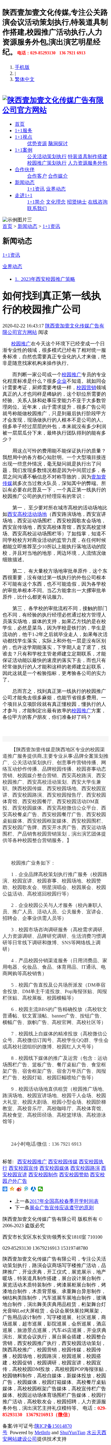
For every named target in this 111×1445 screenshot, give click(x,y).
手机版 (22, 67)
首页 (20, 124)
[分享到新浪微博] (19, 1188)
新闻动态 (25, 182)
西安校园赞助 (74, 1174)
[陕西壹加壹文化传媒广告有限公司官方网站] (55, 110)
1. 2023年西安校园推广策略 (45, 279)
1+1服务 (23, 130)
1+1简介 (36, 201)
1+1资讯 (36, 189)
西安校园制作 (43, 1174)
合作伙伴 (25, 169)
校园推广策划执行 (47, 163)
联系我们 (37, 208)
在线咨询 (98, 201)
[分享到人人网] (33, 1188)
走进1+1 (23, 195)
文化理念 (56, 201)
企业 (62, 381)
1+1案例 (23, 150)
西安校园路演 (85, 1168)
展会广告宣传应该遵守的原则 (62, 1207)
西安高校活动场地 (27, 514)
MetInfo (42, 1432)
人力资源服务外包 (87, 163)
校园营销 (86, 387)
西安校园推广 (32, 1161)
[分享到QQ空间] (12, 1188)
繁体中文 (25, 79)
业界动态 (56, 189)
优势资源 (37, 143)
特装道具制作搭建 (87, 156)
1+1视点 (23, 137)
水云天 (94, 1432)
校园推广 (21, 343)
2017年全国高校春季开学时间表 (64, 1201)
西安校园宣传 (23, 1168)
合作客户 (37, 176)
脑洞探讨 (58, 143)
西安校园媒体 (54, 1168)
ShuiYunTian (72, 1432)
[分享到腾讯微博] (26, 1188)
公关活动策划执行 (47, 156)
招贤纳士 (77, 201)
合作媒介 (58, 176)
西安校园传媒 (63, 1161)
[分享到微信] (40, 1188)
